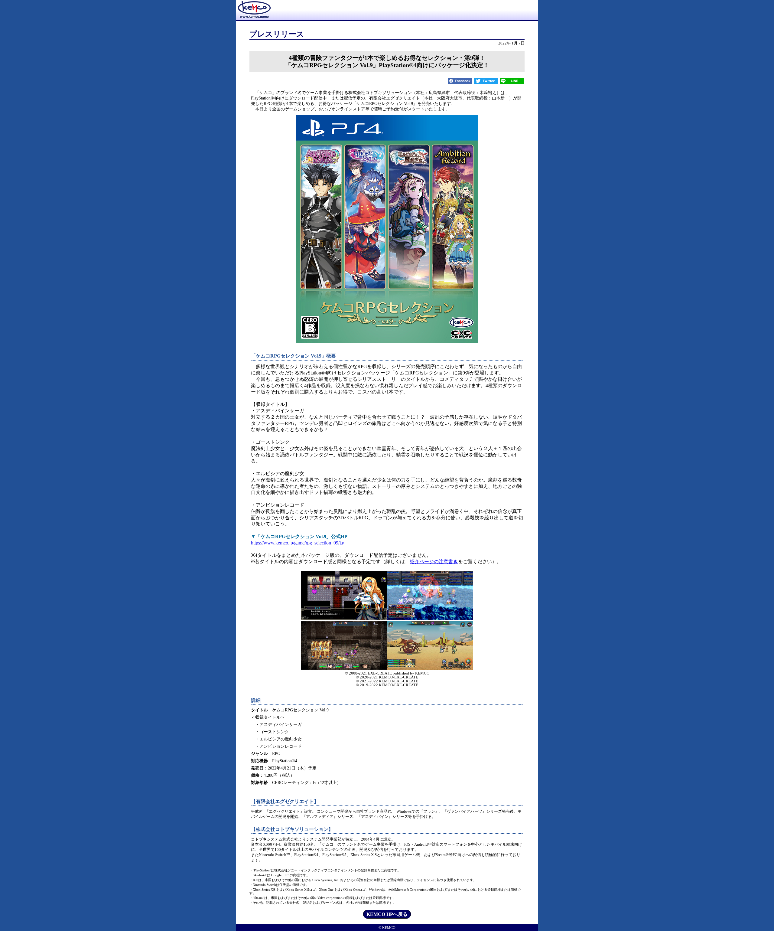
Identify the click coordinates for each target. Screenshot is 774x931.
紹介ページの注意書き (434, 561)
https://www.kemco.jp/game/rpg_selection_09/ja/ (297, 542)
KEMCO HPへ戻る (387, 914)
